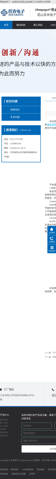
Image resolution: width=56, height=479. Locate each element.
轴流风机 (21, 25)
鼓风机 (3, 429)
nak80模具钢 (27, 469)
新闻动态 (15, 109)
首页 (6, 25)
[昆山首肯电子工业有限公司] (13, 16)
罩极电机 (4, 436)
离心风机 (38, 25)
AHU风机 (4, 426)
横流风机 (4, 432)
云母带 (32, 474)
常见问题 (15, 117)
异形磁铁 (40, 469)
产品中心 (4, 415)
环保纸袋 (4, 474)
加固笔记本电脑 (18, 474)
